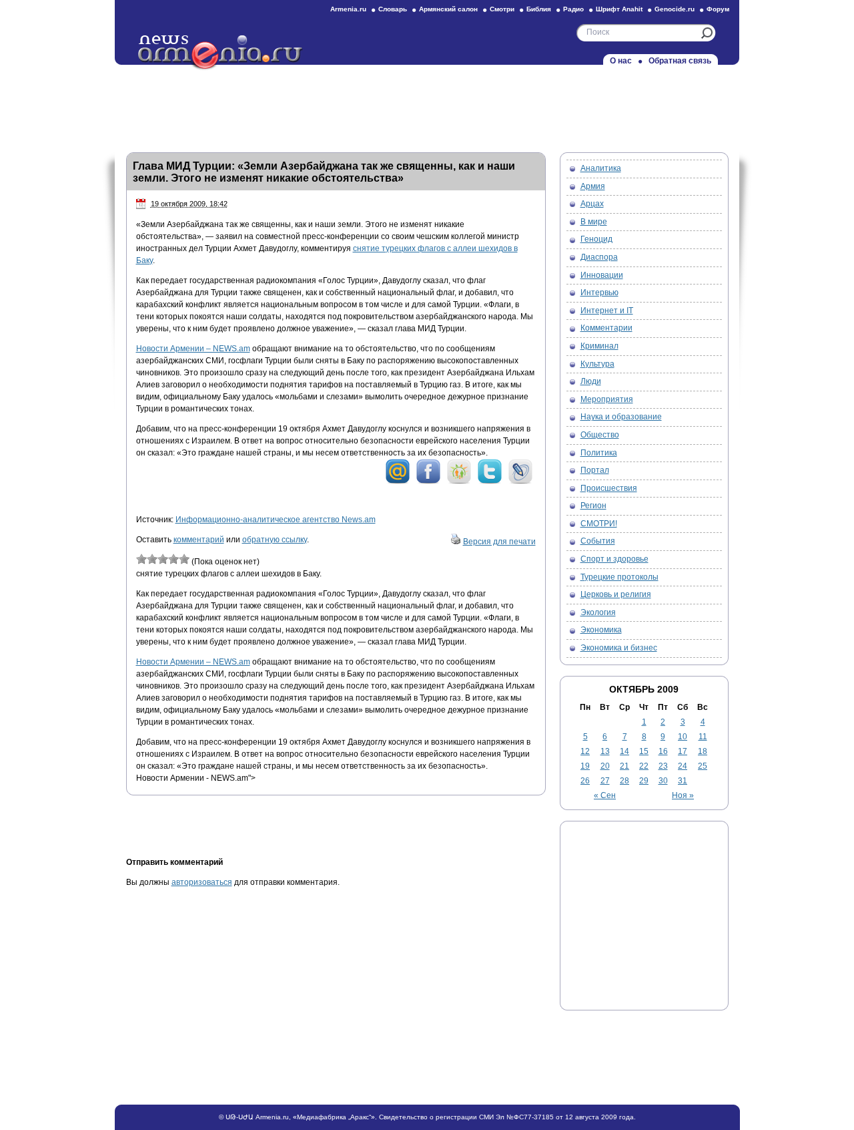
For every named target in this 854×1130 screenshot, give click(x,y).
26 (585, 780)
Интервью (599, 292)
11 (703, 736)
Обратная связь (680, 60)
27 (605, 780)
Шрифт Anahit (619, 9)
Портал (594, 470)
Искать (707, 33)
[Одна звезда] (141, 559)
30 (663, 780)
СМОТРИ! (598, 523)
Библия (538, 9)
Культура (597, 364)
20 (605, 766)
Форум (718, 9)
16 (663, 751)
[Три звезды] (162, 559)
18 (702, 751)
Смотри (502, 9)
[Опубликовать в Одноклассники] (459, 481)
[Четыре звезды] (173, 559)
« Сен (605, 795)
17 (682, 751)
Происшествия (608, 488)
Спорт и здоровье (614, 559)
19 (585, 766)
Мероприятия (606, 399)
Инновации (601, 275)
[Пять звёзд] (184, 559)
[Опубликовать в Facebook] (428, 482)
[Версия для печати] (455, 541)
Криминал (599, 346)
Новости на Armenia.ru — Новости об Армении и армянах (221, 53)
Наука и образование (621, 416)
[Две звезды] (152, 559)
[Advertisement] (427, 105)
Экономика (601, 629)
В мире (593, 221)
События (597, 541)
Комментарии (606, 328)
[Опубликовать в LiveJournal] (520, 481)
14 (624, 751)
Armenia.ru (348, 9)
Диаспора (599, 257)
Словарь (392, 9)
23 (663, 766)
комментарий (198, 539)
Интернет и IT (606, 310)
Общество (599, 434)
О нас (621, 60)
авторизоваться (201, 882)
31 (682, 780)
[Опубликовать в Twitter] (490, 481)
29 (644, 780)
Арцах (592, 203)
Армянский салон (448, 9)
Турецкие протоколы (619, 577)
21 (624, 766)
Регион (593, 505)
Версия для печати (499, 541)
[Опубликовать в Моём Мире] (398, 481)
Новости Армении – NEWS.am (193, 348)
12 (585, 751)
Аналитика (600, 168)
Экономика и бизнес (618, 647)
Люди (590, 381)
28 (624, 780)
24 (682, 766)
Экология (598, 612)
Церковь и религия (615, 594)
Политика (598, 452)
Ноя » (683, 795)
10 (682, 736)
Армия (592, 186)
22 (644, 766)
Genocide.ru (675, 9)
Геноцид (596, 239)
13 (605, 751)
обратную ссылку (274, 539)
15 (644, 751)
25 (702, 766)
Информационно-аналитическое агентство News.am (275, 519)
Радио (573, 9)
